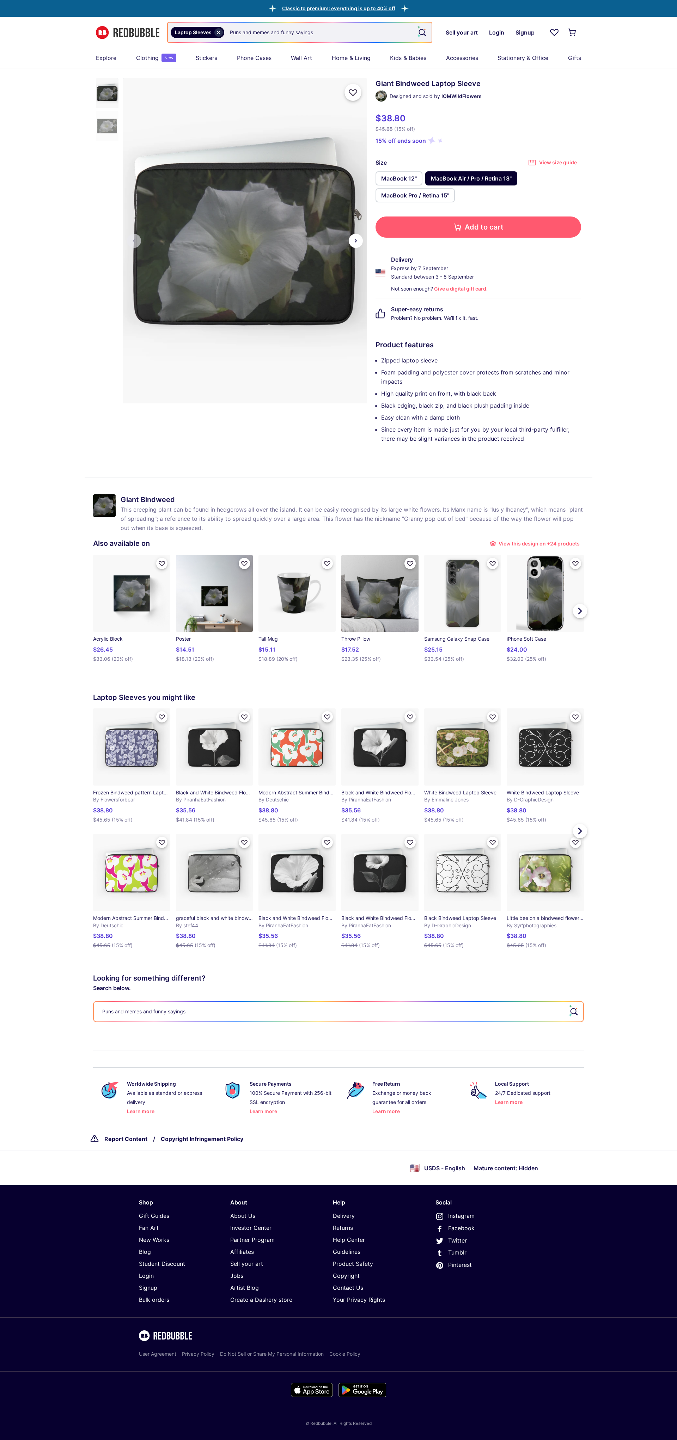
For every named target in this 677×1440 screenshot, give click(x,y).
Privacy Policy (198, 1354)
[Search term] (422, 32)
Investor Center (251, 1227)
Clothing (154, 57)
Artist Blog (244, 1287)
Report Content (125, 1138)
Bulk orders (154, 1299)
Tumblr (457, 1252)
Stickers (206, 57)
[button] (338, 8)
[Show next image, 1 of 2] (356, 241)
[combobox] (300, 32)
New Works (154, 1239)
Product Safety (353, 1263)
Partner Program (252, 1239)
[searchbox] (338, 1011)
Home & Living (351, 57)
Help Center (349, 1239)
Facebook (461, 1228)
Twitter (457, 1240)
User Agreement (157, 1354)
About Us (242, 1215)
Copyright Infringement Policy (202, 1138)
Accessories (462, 57)
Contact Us (348, 1287)
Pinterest (460, 1264)
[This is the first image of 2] (134, 241)
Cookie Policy (344, 1354)
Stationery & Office (523, 57)
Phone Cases (254, 57)
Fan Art (149, 1227)
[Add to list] (352, 92)
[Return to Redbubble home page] (127, 32)
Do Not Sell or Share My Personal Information (272, 1354)
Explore (106, 57)
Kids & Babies (408, 57)
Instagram (461, 1215)
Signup (148, 1287)
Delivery (344, 1215)
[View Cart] (572, 32)
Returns (343, 1227)
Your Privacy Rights (359, 1299)
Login (146, 1275)
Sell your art (246, 1263)
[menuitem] (106, 58)
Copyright (346, 1275)
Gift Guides (154, 1215)
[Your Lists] (554, 32)
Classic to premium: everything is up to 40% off (338, 8)
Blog (145, 1251)
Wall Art (301, 57)
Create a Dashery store (261, 1299)
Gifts (574, 57)
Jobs (236, 1275)
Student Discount (162, 1263)
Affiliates (242, 1251)
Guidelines (346, 1251)
